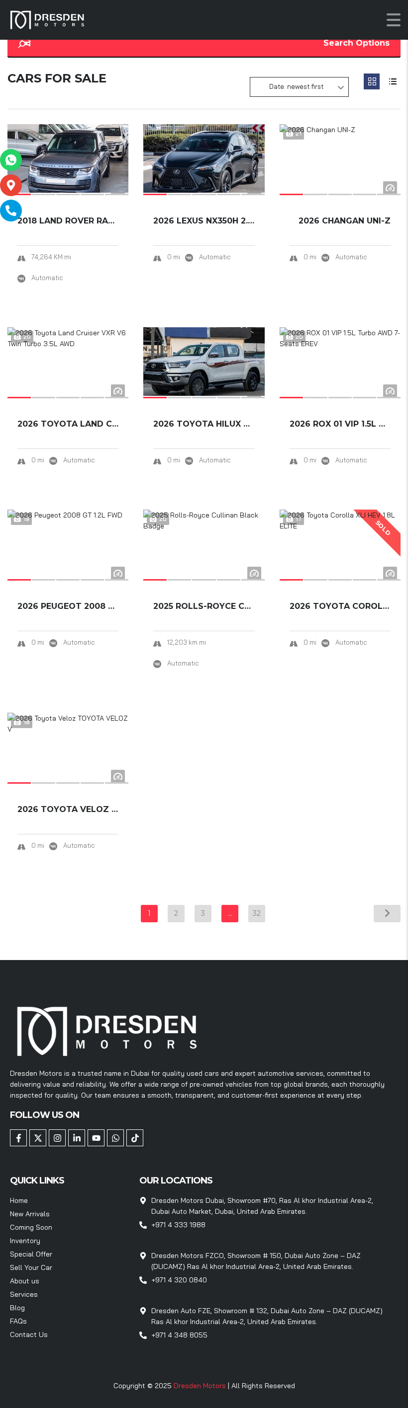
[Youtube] (96, 1137)
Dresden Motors (201, 1385)
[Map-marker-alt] (11, 185)
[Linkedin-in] (76, 1137)
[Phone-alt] (11, 211)
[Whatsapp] (115, 1137)
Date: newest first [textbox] (296, 86)
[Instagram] (57, 1137)
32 (257, 913)
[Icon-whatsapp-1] (11, 160)
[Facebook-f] (18, 1137)
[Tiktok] (134, 1137)
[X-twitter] (37, 1137)
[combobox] (299, 86)
